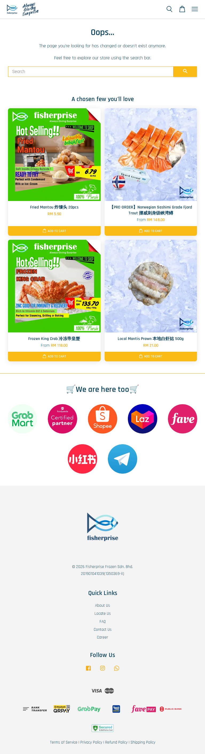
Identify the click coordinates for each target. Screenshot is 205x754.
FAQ (103, 621)
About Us (102, 605)
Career (102, 637)
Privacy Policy (91, 742)
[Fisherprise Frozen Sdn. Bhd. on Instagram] (102, 670)
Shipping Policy (143, 742)
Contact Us (103, 629)
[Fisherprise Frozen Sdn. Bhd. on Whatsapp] (116, 670)
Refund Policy (116, 742)
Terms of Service (63, 742)
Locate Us (102, 613)
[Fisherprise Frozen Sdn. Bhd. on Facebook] (88, 670)
